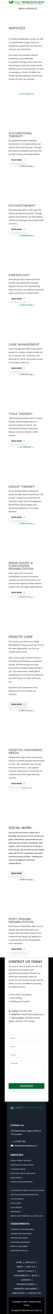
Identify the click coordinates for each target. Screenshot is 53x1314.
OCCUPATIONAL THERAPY (20, 135)
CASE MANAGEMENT (24, 344)
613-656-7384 (25, 1011)
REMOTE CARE (21, 637)
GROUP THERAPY (22, 486)
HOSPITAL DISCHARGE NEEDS (25, 751)
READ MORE (16, 160)
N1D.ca (38, 1310)
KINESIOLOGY (19, 275)
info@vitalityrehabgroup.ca (32, 1014)
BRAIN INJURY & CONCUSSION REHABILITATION (21, 565)
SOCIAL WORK (20, 828)
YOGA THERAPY (21, 413)
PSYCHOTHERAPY (22, 205)
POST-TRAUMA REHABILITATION (21, 920)
